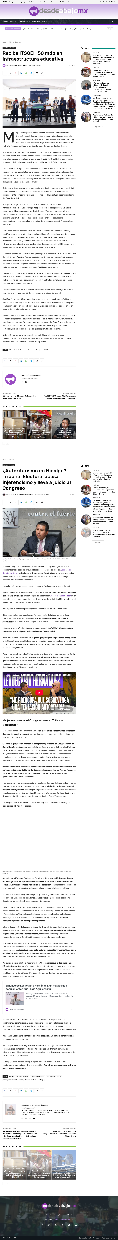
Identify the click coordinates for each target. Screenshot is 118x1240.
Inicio (4, 42)
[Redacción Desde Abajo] (4, 65)
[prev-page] (4, 443)
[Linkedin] (20, 73)
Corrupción (97, 95)
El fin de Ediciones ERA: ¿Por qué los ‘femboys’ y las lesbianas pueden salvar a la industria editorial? (14, 433)
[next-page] (7, 443)
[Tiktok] (109, 1)
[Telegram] (111, 1)
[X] (10, 73)
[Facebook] (100, 1)
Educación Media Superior (17, 350)
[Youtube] (114, 1)
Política (39, 428)
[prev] (108, 28)
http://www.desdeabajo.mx (29, 378)
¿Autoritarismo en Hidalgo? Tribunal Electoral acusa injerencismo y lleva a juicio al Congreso (64, 433)
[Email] (36, 73)
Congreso (96, 112)
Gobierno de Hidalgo (34, 350)
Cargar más (97, 127)
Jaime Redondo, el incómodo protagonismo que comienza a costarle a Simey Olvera (39, 434)
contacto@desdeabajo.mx (63, 1219)
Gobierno (10, 42)
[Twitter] (103, 1)
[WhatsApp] (26, 73)
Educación (18, 42)
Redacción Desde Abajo (18, 65)
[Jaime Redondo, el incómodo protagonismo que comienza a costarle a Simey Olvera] (39, 424)
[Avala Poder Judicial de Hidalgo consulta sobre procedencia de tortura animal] (86, 117)
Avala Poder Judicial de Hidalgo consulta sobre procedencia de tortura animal (53, 29)
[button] (113, 21)
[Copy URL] (42, 73)
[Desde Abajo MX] (58, 11)
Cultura (14, 426)
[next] (112, 28)
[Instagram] (106, 1)
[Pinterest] (15, 73)
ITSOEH (46, 350)
